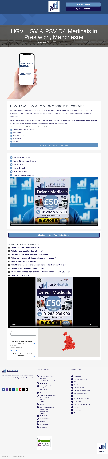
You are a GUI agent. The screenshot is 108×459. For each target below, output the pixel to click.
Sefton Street (43, 388)
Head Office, (43, 378)
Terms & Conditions (79, 413)
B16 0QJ (42, 401)
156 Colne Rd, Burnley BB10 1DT (48, 380)
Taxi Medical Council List (80, 393)
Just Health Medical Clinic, (46, 376)
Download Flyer (78, 396)
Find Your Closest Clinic (80, 379)
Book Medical (77, 376)
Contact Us (42, 421)
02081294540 (43, 416)
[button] (54, 247)
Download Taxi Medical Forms (82, 390)
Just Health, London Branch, (47, 407)
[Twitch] (7, 389)
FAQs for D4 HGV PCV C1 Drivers (83, 398)
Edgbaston (42, 399)
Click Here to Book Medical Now (24, 175)
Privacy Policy (77, 410)
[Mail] (23, 389)
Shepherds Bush (44, 411)
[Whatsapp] (17, 389)
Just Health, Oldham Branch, (47, 386)
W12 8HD (42, 413)
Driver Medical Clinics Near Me (82, 404)
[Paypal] (13, 389)
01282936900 (43, 383)
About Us (76, 407)
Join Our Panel (78, 382)
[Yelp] (20, 389)
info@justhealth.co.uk (45, 418)
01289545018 (43, 404)
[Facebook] (3, 389)
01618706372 (43, 392)
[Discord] (10, 389)
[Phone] (27, 389)
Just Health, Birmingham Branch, (48, 395)
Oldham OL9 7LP (44, 390)
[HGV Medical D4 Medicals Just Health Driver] (22, 76)
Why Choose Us (78, 384)
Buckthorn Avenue (44, 397)
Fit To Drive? (77, 401)
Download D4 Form (79, 387)
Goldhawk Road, (44, 409)
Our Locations (43, 427)
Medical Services (44, 424)
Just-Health (22, 456)
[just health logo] (54, 1)
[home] (10, 370)
